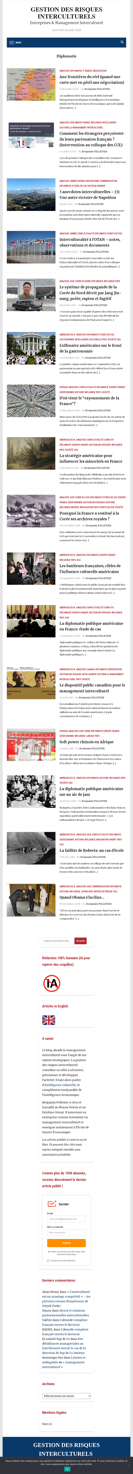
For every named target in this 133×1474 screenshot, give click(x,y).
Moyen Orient (108, 839)
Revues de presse (103, 891)
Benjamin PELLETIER (97, 89)
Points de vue (114, 233)
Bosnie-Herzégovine (88, 181)
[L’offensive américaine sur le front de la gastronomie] (31, 348)
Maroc (88, 70)
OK (67, 1469)
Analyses (64, 70)
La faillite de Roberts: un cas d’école (92, 850)
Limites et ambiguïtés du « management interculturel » (63, 1362)
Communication (108, 181)
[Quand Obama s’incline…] (31, 900)
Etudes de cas (79, 186)
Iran (98, 839)
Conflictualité (85, 233)
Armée (73, 181)
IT (84, 70)
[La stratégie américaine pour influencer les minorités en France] (31, 453)
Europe (113, 387)
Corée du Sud (82, 497)
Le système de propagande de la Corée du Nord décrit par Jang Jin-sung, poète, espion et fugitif (90, 293)
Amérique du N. (68, 334)
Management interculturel (88, 127)
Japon (84, 891)
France (86, 122)
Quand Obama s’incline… (82, 897)
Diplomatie (76, 70)
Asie (72, 281)
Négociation (99, 70)
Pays (117, 281)
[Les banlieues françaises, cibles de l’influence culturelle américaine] (31, 568)
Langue (90, 736)
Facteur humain (96, 186)
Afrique (64, 387)
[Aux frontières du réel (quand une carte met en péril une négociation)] (31, 84)
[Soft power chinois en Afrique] (31, 744)
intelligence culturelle (60, 1085)
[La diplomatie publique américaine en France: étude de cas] (31, 621)
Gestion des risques (100, 444)
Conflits (109, 439)
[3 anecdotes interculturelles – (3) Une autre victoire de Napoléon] (31, 194)
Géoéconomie (67, 392)
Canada (91, 669)
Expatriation (115, 669)
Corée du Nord (83, 281)
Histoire (79, 392)
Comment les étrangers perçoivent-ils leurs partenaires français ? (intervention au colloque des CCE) (92, 139)
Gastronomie (67, 339)
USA (119, 339)
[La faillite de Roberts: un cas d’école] (31, 848)
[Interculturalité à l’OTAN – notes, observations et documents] (31, 247)
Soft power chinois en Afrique (87, 742)
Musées (75, 507)
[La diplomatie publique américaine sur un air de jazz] (31, 791)
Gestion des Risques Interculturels (67, 12)
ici (50, 1424)
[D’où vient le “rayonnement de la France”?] (31, 400)
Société (112, 339)
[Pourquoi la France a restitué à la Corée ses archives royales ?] (31, 511)
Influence (96, 122)
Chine (87, 731)
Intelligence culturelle (88, 339)
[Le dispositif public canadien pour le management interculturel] (31, 683)
